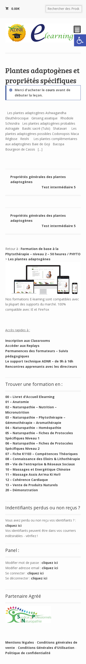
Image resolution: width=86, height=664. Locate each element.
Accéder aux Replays (22, 345)
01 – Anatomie (17, 402)
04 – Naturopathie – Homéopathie (33, 427)
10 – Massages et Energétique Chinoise (37, 469)
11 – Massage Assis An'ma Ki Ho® (33, 474)
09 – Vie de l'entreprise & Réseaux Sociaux (40, 464)
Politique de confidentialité (27, 653)
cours (50, 90)
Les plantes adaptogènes (29, 259)
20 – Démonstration (21, 490)
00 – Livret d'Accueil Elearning (30, 397)
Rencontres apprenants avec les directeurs (41, 366)
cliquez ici (13, 525)
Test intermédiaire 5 (59, 187)
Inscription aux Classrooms (27, 340)
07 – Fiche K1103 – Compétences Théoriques (41, 454)
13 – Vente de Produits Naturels (31, 485)
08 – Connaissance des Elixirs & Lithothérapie (42, 459)
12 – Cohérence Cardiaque (26, 479)
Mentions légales (19, 642)
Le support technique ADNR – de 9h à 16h (39, 361)
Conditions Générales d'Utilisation (46, 647)
